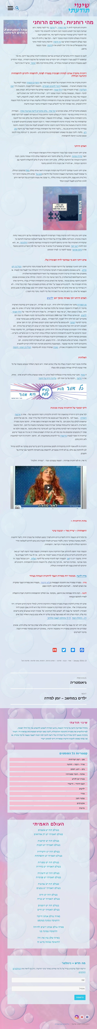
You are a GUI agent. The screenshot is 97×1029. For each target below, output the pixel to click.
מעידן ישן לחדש (78, 779)
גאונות (55, 347)
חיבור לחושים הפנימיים (51, 86)
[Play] (48, 487)
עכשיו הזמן (80, 798)
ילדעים (50, 298)
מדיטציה (63, 436)
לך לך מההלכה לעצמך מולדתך (59, 618)
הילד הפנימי (16, 312)
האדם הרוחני (50, 661)
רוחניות (42, 661)
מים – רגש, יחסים (78, 769)
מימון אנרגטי (77, 250)
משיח (83, 375)
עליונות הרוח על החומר (47, 378)
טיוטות (82, 808)
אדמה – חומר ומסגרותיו (75, 774)
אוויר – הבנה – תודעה (76, 764)
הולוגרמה (23, 242)
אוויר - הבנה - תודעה (64, 661)
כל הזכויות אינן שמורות (62, 1024)
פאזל (27, 170)
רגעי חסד (74, 246)
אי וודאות (57, 42)
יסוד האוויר (62, 27)
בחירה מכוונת (77, 156)
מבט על (39, 174)
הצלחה (33, 558)
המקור (33, 63)
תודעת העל (25, 661)
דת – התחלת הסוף (79, 618)
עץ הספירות (82, 305)
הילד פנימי (58, 90)
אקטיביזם (81, 803)
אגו (68, 558)
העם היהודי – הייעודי (76, 784)
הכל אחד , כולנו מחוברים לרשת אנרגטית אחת (38, 111)
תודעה (52, 27)
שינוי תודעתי (79, 8)
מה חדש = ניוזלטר (74, 963)
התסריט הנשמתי (33, 83)
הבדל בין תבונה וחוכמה (22, 347)
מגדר (83, 793)
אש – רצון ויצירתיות (77, 759)
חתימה (49, 45)
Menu (10, 8)
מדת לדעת (82, 576)
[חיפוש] (17, 8)
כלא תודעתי (45, 582)
